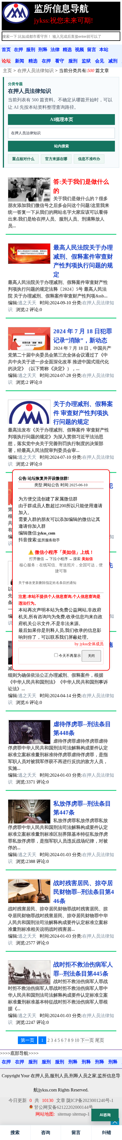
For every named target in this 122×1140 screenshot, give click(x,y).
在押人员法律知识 (35, 70)
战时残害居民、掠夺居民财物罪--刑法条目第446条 (83, 892)
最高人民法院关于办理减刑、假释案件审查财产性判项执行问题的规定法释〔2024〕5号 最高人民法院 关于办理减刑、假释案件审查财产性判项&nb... (58, 289)
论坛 (6, 60)
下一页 (87, 1040)
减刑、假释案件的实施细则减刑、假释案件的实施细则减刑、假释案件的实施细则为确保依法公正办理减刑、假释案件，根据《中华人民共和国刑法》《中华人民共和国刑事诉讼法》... (58, 675)
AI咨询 (105, 1115)
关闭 (91, 656)
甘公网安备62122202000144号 (63, 1107)
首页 (6, 49)
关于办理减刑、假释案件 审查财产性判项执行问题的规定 (83, 413)
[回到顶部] (115, 1122)
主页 (7, 70)
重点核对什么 (23, 159)
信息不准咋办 (89, 159)
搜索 (15, 1132)
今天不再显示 (70, 656)
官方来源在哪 (56, 159)
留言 (76, 1132)
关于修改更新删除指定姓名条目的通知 (47, 583)
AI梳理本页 (61, 119)
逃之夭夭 (27, 302)
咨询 (45, 1132)
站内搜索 (61, 146)
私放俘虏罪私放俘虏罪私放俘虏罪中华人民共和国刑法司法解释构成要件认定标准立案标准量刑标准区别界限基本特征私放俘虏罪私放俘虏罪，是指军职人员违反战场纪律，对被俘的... (58, 834)
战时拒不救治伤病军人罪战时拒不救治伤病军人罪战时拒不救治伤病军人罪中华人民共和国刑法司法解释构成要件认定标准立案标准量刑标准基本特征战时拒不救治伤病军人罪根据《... (58, 995)
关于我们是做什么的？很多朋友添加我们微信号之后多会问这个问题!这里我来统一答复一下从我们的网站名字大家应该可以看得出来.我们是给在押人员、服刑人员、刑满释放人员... (58, 212)
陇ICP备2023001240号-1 (89, 1100)
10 (77, 1040)
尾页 (99, 1040)
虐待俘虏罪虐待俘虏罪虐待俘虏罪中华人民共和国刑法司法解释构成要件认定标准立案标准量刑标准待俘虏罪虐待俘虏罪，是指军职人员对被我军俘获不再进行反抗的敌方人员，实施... (58, 755)
